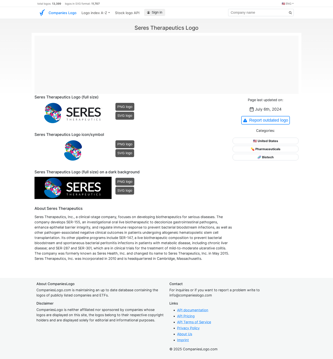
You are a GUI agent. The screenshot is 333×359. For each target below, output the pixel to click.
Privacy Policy (188, 328)
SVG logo (124, 116)
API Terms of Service (194, 322)
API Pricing (186, 316)
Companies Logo (63, 13)
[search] (289, 12)
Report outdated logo (268, 120)
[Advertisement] (166, 63)
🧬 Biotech (265, 157)
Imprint (183, 340)
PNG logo (124, 107)
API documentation (192, 310)
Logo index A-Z (94, 13)
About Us (184, 334)
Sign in (157, 12)
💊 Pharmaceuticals (265, 149)
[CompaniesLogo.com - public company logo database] (42, 12)
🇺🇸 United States (265, 141)
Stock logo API (127, 13)
